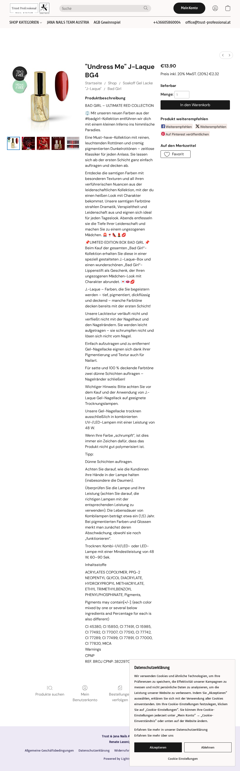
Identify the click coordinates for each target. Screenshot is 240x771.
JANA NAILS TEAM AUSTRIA (68, 22)
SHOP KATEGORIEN (24, 22)
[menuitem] (223, 55)
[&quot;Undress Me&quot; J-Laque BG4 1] (28, 143)
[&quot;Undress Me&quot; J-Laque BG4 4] (73, 143)
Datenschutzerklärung (94, 750)
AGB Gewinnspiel (107, 22)
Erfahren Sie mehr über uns (153, 735)
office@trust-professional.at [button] (208, 22)
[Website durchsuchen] (145, 8)
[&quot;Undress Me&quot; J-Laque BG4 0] (13, 143)
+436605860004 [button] (167, 22)
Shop (112, 83)
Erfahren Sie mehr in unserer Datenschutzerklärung (171, 729)
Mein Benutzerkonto (85, 697)
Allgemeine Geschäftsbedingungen (49, 750)
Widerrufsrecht (124, 750)
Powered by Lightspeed (120, 758)
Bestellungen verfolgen (120, 697)
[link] (183, 756)
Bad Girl (114, 88)
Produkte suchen (49, 694)
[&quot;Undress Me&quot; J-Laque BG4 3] (58, 143)
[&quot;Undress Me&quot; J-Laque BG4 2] (43, 143)
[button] (29, 8)
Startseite (93, 83)
